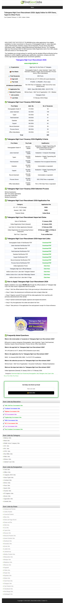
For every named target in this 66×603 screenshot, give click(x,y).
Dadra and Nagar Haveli (10, 519)
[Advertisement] (31, 29)
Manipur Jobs (7, 559)
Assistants (14, 373)
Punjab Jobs (7, 573)
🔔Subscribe (31, 392)
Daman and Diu (8, 522)
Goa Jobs (6, 527)
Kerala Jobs (7, 546)
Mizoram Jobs (7, 565)
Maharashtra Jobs (8, 557)
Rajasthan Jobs (7, 575)
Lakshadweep (7, 551)
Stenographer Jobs (34, 373)
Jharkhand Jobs (8, 541)
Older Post (12, 375)
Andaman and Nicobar (9, 509)
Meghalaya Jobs (8, 562)
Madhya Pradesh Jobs (9, 554)
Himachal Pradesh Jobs (10, 535)
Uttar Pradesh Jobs (8, 586)
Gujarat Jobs (7, 530)
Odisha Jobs (7, 570)
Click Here (47, 266)
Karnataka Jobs (8, 543)
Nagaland (6, 567)
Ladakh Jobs (7, 549)
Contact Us (44, 600)
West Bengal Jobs (8, 591)
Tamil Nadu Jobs (8, 580)
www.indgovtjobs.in (31, 63)
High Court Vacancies (23, 373)
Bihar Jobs (6, 517)
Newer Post (7, 375)
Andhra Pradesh (8, 511)
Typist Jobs (51, 373)
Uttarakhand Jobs (8, 588)
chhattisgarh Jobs (8, 594)
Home (17, 375)
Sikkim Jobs (7, 578)
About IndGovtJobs (36, 600)
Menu (32, 7)
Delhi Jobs (6, 525)
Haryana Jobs (7, 533)
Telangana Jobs (43, 373)
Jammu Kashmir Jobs (9, 538)
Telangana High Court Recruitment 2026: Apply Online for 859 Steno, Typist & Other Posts (30, 14)
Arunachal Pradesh (9, 514)
